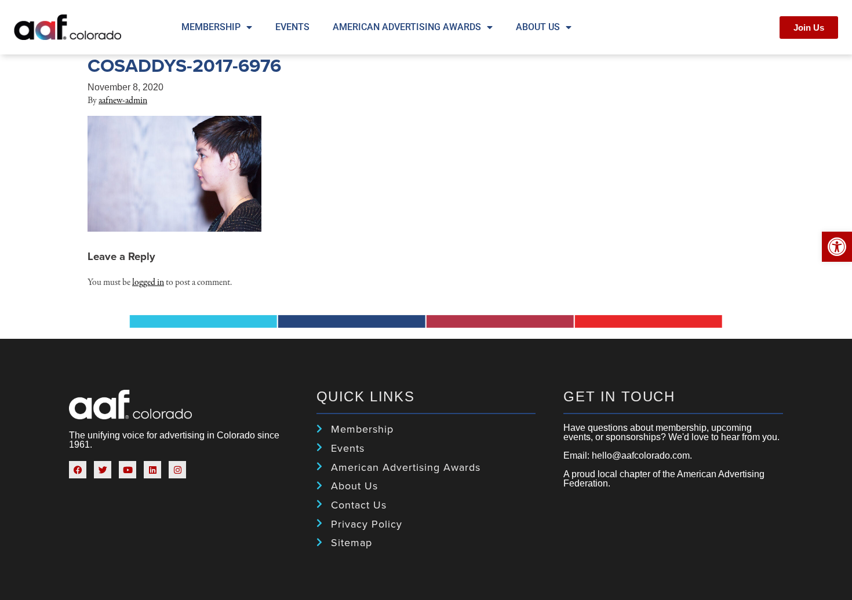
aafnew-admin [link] (123, 100)
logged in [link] (148, 282)
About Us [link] (538, 26)
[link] (837, 247)
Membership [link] (211, 26)
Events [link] (292, 26)
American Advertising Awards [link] (407, 26)
